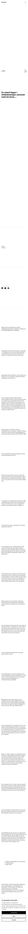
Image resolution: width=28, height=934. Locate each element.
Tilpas (13, 916)
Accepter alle (14, 912)
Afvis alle (14, 919)
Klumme (3, 70)
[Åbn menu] (25, 2)
